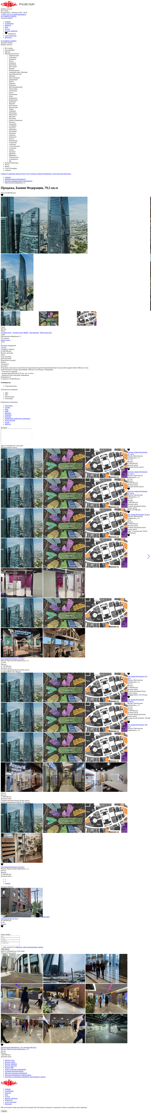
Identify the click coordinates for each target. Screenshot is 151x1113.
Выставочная (34, 332)
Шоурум (8, 424)
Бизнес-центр (5, 340)
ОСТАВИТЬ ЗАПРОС (9, 16)
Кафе (7, 411)
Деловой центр (6, 332)
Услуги (7, 29)
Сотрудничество (10, 35)
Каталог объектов (11, 31)
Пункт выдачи (10, 420)
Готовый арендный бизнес (14, 1071)
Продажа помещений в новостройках (18, 1075)
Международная (46, 332)
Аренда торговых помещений (15, 1069)
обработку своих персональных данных (29, 947)
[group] (75, 254)
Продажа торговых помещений (16, 1073)
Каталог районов (11, 1064)
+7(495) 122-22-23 (7, 14)
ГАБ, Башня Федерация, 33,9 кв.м (12, 659)
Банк (6, 409)
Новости (8, 25)
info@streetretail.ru (20, 14)
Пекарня (8, 417)
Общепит (8, 415)
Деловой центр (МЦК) (20, 332)
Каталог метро (10, 1062)
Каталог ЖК (9, 1067)
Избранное (48, 174)
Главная (7, 22)
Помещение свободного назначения (17, 418)
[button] (148, 556)
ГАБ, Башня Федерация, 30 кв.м (138, 514)
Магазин (8, 413)
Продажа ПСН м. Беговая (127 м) (12, 918)
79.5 (3, 347)
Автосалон (9, 405)
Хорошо (4, 1111)
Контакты (8, 37)
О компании (9, 23)
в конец (7, 883)
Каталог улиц (9, 1060)
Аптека (7, 407)
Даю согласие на (23, 947)
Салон (7, 422)
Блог (6, 27)
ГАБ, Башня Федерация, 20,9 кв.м (12, 867)
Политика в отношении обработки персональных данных (25, 1077)
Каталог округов (11, 1066)
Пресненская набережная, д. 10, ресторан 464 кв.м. (18, 1047)
